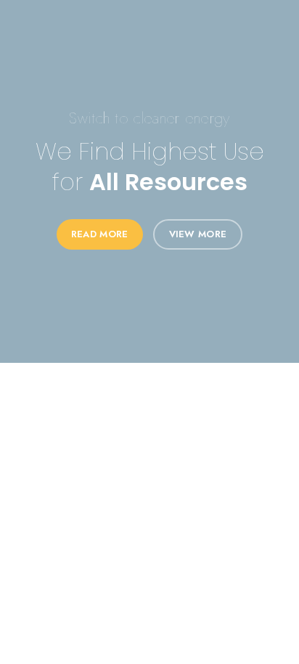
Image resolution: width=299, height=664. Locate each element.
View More (198, 234)
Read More (99, 234)
